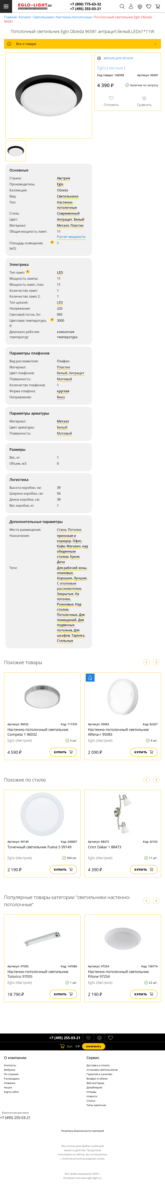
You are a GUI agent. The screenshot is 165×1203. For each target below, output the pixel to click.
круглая (63, 391)
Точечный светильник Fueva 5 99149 (39, 846)
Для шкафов (68, 633)
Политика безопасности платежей (82, 1131)
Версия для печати (118, 58)
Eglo (60, 184)
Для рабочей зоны (72, 568)
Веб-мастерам (95, 1083)
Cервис (93, 1057)
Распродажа (11, 1078)
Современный (68, 213)
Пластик (77, 225)
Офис (77, 541)
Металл (63, 225)
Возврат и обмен (97, 1078)
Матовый (64, 379)
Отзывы (91, 1092)
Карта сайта (11, 1092)
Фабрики (9, 1070)
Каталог (25, 17)
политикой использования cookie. (83, 1158)
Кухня (74, 556)
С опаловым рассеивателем (69, 586)
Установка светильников (102, 1070)
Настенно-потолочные (74, 17)
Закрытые (65, 594)
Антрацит (64, 219)
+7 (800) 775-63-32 (85, 4)
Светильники (43, 17)
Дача (61, 562)
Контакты (10, 1065)
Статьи (91, 1100)
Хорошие (64, 578)
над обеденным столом (72, 551)
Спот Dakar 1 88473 (104, 846)
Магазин (73, 546)
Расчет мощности (71, 236)
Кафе (61, 546)
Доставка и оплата (98, 1065)
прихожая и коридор (66, 538)
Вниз (61, 397)
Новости (92, 1096)
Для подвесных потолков (70, 625)
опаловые (65, 573)
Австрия (63, 178)
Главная (10, 17)
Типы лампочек (96, 1105)
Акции (8, 1087)
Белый (79, 219)
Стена (61, 529)
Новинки (9, 1083)
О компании (15, 1057)
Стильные (65, 640)
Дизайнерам (94, 1087)
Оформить (93, 1046)
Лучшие (80, 578)
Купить (60, 752)
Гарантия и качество (99, 1074)
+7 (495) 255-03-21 (85, 8)
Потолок (74, 529)
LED (60, 272)
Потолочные (67, 614)
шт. (70, 1046)
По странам (11, 1074)
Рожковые (65, 604)
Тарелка (77, 635)
